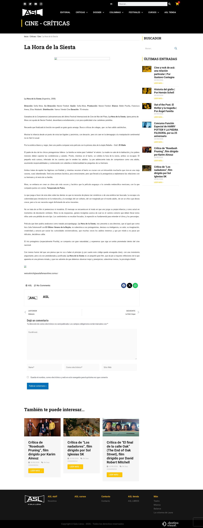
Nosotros (52, 501)
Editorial (65, 12)
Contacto (105, 501)
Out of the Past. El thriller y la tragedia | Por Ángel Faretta (165, 108)
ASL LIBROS (133, 501)
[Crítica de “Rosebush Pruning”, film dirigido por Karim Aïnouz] (42, 427)
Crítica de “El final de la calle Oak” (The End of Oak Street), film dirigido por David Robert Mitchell (120, 452)
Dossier (97, 12)
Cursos (152, 12)
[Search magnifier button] (176, 48)
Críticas (80, 12)
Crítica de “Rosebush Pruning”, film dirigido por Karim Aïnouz (41, 450)
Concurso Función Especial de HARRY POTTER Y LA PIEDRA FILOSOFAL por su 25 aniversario (166, 130)
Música (157, 505)
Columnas (115, 12)
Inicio (26, 36)
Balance (157, 508)
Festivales (134, 12)
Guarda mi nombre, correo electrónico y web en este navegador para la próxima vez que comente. (69, 377)
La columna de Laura (163, 512)
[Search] (169, 4)
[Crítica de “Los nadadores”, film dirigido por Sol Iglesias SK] (81, 427)
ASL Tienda (170, 12)
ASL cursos (80, 496)
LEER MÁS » (158, 83)
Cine (39, 36)
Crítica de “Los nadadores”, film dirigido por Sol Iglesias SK (80, 448)
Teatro (157, 501)
